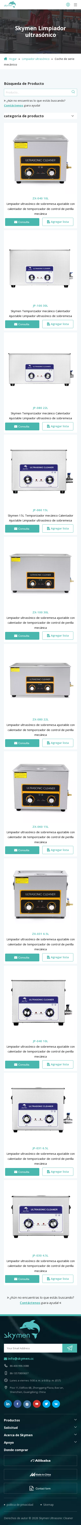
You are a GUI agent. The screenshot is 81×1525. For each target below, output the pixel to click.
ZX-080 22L (40, 719)
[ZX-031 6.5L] (40, 894)
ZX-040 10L (40, 198)
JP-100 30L (40, 305)
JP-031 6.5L (40, 1148)
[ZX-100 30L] (40, 573)
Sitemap (48, 1504)
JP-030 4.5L (40, 1255)
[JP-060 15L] (40, 471)
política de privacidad (20, 1504)
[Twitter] (46, 1404)
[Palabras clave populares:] (73, 92)
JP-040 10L (40, 1041)
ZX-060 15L (40, 827)
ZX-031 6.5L (40, 934)
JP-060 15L (40, 510)
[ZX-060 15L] (40, 787)
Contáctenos (13, 105)
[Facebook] (17, 1404)
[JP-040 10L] (40, 1002)
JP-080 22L (40, 408)
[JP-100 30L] (40, 266)
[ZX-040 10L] (40, 159)
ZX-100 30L (40, 612)
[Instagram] (27, 1404)
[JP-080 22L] (40, 368)
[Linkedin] (8, 1404)
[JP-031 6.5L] (40, 1109)
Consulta (23, 222)
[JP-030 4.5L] (40, 1216)
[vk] (56, 1404)
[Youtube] (37, 1404)
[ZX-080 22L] (40, 680)
